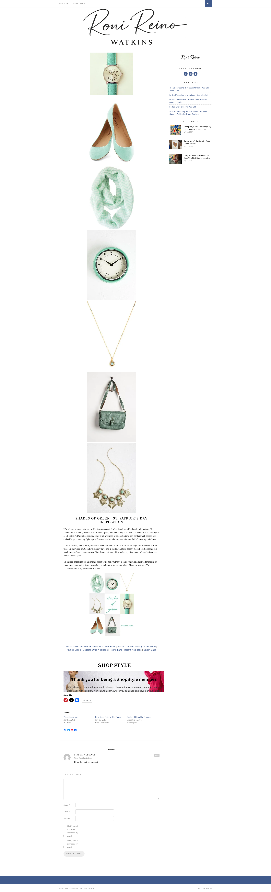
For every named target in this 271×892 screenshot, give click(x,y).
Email (67, 812)
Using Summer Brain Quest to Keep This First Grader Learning (197, 156)
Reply (157, 755)
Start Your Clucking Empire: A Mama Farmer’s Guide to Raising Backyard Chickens (188, 112)
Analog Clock (74, 650)
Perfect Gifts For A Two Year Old (182, 107)
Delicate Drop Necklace (95, 650)
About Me (63, 3)
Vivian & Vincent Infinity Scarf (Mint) (136, 646)
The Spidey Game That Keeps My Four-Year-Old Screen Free (197, 127)
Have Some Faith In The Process (108, 717)
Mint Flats (110, 646)
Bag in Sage (150, 650)
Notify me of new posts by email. (72, 843)
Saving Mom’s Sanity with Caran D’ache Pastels (188, 95)
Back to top (204, 888)
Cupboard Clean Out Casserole (139, 717)
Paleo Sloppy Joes (71, 717)
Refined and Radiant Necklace (126, 650)
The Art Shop (78, 3)
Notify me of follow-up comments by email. (72, 831)
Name (67, 805)
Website (67, 818)
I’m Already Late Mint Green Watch (84, 646)
